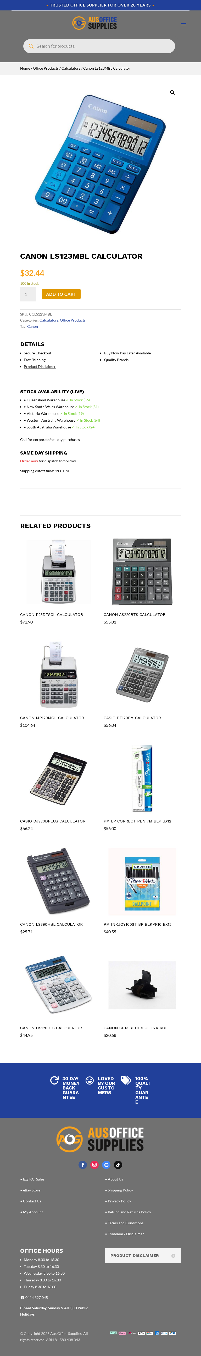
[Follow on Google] (106, 1165)
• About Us (114, 1179)
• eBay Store (30, 1190)
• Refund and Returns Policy (128, 1212)
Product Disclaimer (40, 366)
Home (25, 68)
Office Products (46, 68)
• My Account (31, 1212)
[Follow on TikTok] (118, 1165)
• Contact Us (30, 1201)
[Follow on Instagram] (94, 1165)
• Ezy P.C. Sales (32, 1179)
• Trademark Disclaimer (124, 1234)
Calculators (71, 68)
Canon (32, 326)
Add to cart (61, 294)
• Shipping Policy (119, 1190)
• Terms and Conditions (124, 1223)
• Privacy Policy (118, 1201)
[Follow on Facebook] (83, 1165)
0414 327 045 (36, 1297)
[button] (172, 92)
